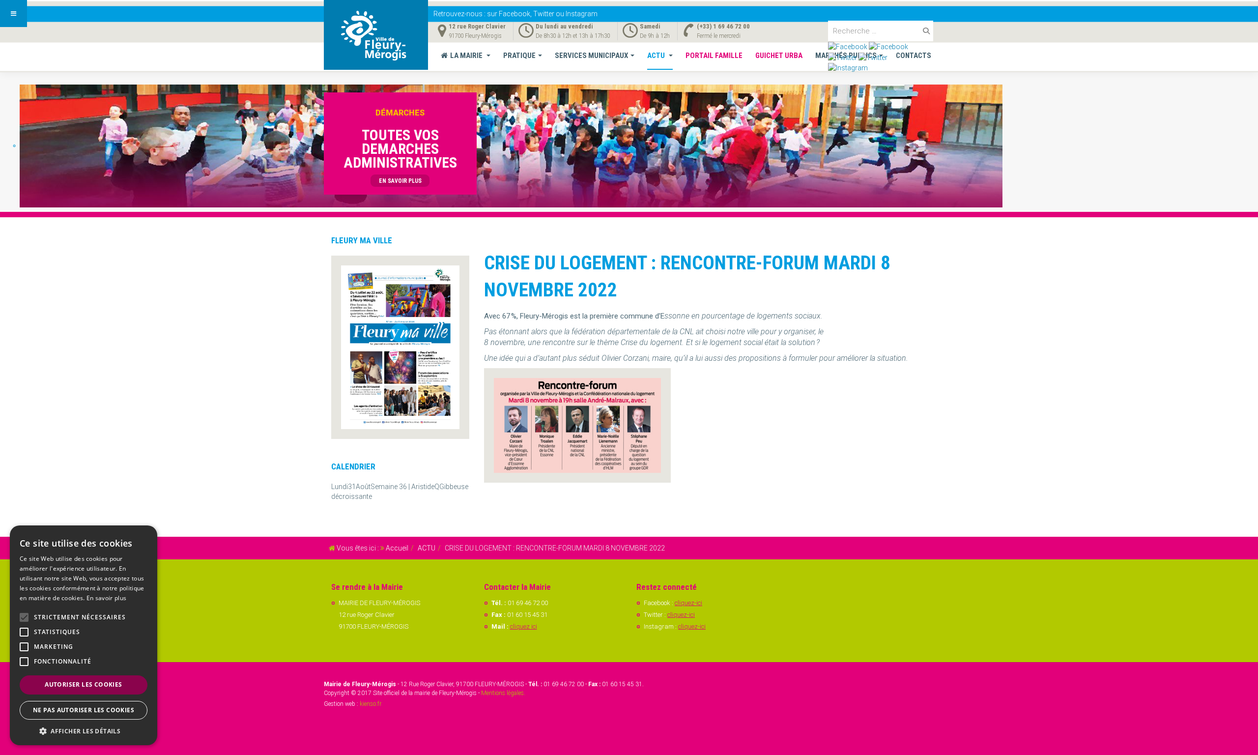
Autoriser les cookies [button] (83, 684)
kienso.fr (370, 703)
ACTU (656, 55)
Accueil (397, 548)
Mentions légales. (503, 693)
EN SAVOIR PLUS (400, 180)
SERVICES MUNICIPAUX (591, 55)
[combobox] (880, 31)
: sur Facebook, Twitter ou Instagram (515, 14)
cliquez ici (523, 626)
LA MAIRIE (467, 55)
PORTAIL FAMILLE (714, 55)
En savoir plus (106, 598)
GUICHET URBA (778, 55)
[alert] (83, 635)
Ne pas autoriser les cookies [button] (83, 710)
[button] (83, 730)
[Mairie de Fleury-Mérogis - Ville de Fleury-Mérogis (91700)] (376, 35)
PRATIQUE (519, 55)
